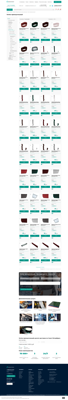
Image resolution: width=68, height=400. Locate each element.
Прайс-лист (21, 376)
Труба (29, 373)
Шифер (9, 26)
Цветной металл (31, 378)
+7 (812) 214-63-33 (57, 5)
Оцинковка (30, 376)
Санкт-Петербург (11, 5)
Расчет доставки (22, 340)
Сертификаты (40, 382)
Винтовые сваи (31, 385)
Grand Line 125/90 (11, 31)
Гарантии (39, 375)
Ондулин (9, 24)
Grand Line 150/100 (12, 33)
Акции (39, 384)
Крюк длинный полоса (13, 50)
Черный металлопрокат (31, 372)
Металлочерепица (31, 388)
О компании (21, 371)
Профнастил (30, 379)
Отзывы (39, 378)
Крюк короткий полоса (13, 51)
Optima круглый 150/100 (11, 55)
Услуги (20, 374)
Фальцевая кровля (11, 20)
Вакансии (39, 383)
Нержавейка (31, 377)
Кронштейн (12, 47)
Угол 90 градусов (12, 44)
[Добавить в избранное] (19, 46)
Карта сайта (9, 380)
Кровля (8, 18)
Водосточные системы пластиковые (10, 58)
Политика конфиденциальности (11, 381)
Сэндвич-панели (31, 382)
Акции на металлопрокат (31, 391)
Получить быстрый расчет (26, 289)
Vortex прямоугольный (12, 34)
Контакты (20, 377)
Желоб (11, 38)
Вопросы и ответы (41, 379)
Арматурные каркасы (30, 387)
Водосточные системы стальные (11, 30)
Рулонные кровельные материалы (10, 22)
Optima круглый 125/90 (11, 53)
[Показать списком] (59, 19)
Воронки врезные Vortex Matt (12, 36)
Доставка (39, 371)
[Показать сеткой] (58, 19)
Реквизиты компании (40, 377)
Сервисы (20, 375)
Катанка (30, 389)
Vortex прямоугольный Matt (12, 56)
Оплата (39, 374)
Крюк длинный (12, 41)
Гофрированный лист (31, 384)
